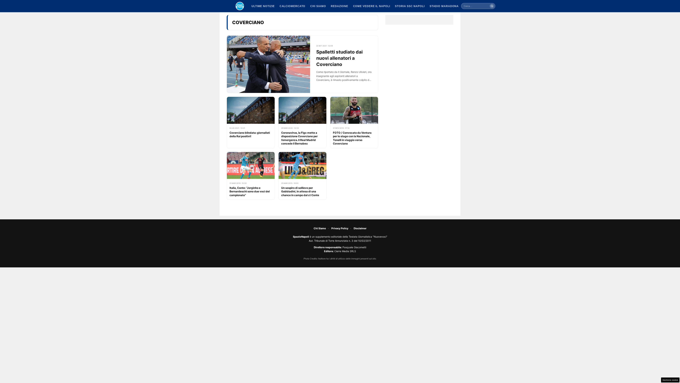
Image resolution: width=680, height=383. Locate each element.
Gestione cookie (670, 380)
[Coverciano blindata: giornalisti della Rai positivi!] (251, 122)
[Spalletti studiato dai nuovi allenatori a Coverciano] (302, 64)
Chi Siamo (320, 228)
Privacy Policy (339, 228)
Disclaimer (360, 228)
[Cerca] (492, 6)
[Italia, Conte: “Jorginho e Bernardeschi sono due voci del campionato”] (251, 176)
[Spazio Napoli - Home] (240, 6)
